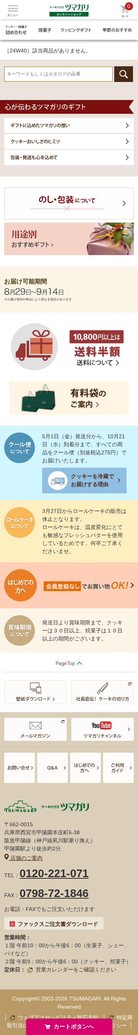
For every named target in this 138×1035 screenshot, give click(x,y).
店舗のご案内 (26, 858)
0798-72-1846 (54, 893)
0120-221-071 (54, 873)
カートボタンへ (74, 1026)
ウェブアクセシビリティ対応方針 (58, 1017)
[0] (125, 16)
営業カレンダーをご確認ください (76, 969)
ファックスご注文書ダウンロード (58, 924)
